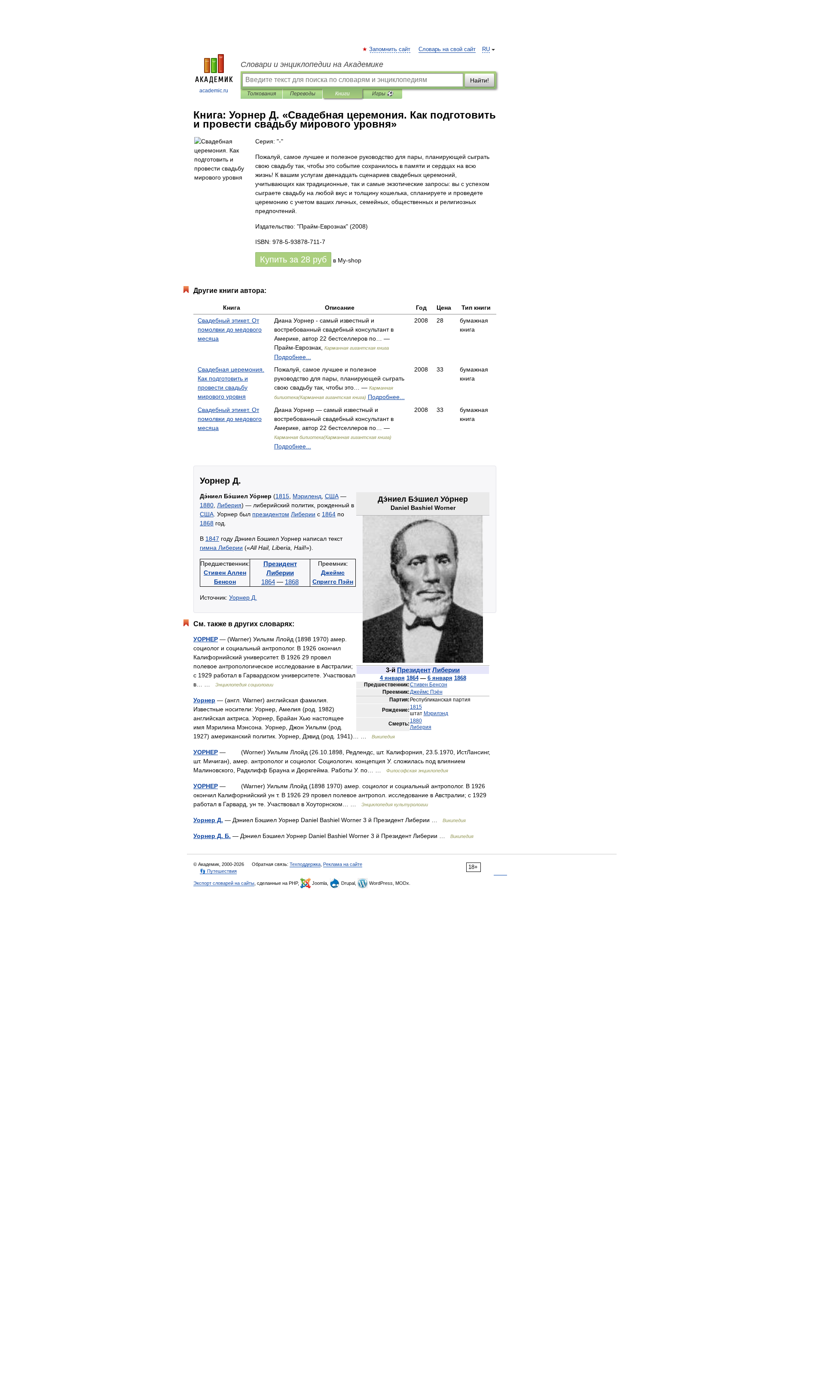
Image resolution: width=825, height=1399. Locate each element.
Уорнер (204, 700)
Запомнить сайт (390, 49)
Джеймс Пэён (426, 692)
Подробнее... (292, 357)
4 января (392, 678)
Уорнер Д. (243, 597)
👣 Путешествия (218, 871)
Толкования (261, 94)
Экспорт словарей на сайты (223, 883)
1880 (416, 721)
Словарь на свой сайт (447, 49)
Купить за (293, 259)
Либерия (420, 727)
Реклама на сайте (342, 864)
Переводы (302, 94)
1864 (412, 678)
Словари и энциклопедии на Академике (312, 64)
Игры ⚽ (382, 94)
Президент (414, 670)
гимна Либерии (221, 547)
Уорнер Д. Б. (212, 835)
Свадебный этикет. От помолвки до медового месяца (230, 329)
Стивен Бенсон (428, 685)
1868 (460, 678)
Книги (342, 94)
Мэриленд (307, 496)
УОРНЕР (205, 639)
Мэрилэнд (436, 713)
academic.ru (213, 91)
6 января (440, 678)
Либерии (446, 670)
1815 (416, 707)
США (332, 496)
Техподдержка (305, 864)
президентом (270, 514)
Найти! (479, 80)
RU (486, 49)
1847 (212, 538)
